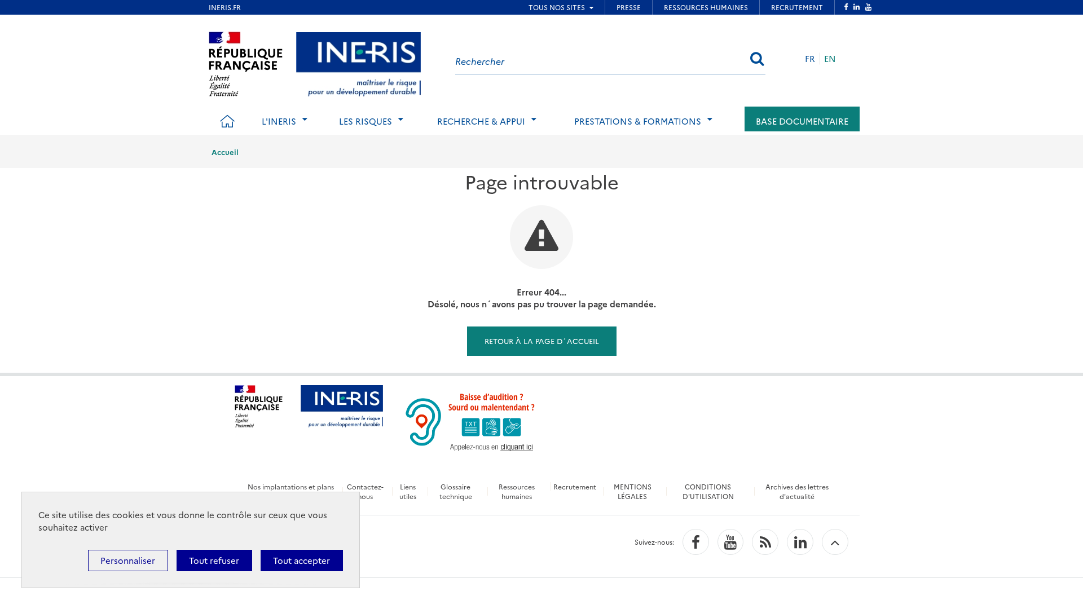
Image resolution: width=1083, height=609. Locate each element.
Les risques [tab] (365, 121)
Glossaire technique (455, 491)
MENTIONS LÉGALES (632, 491)
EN (830, 58)
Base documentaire (802, 121)
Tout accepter (301, 560)
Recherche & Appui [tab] (481, 121)
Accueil (225, 152)
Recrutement (574, 486)
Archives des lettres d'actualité (797, 491)
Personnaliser (127, 560)
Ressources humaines (517, 491)
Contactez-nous (365, 491)
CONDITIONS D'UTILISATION (708, 491)
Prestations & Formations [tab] (637, 121)
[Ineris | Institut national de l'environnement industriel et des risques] (358, 62)
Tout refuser (214, 560)
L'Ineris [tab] (279, 121)
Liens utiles (407, 491)
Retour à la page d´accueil (542, 341)
